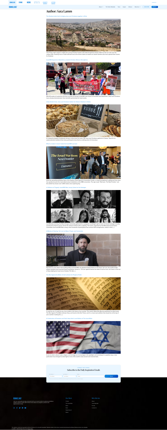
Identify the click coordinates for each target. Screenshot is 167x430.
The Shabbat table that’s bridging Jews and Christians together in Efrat (66, 16)
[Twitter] (19, 408)
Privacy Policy (70, 378)
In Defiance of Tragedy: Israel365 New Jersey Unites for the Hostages (66, 187)
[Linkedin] (22, 408)
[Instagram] (14, 408)
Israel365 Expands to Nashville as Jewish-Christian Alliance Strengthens (67, 60)
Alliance (130, 7)
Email (78, 374)
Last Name (65, 374)
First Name (51, 374)
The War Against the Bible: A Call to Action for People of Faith (64, 275)
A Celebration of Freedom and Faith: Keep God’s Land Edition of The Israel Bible (69, 318)
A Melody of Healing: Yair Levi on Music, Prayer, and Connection (64, 231)
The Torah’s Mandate (110, 7)
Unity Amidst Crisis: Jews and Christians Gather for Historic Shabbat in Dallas (68, 102)
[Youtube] (25, 408)
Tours (119, 7)
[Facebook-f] (17, 408)
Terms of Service (78, 378)
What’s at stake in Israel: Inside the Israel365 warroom (61, 144)
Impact (124, 7)
